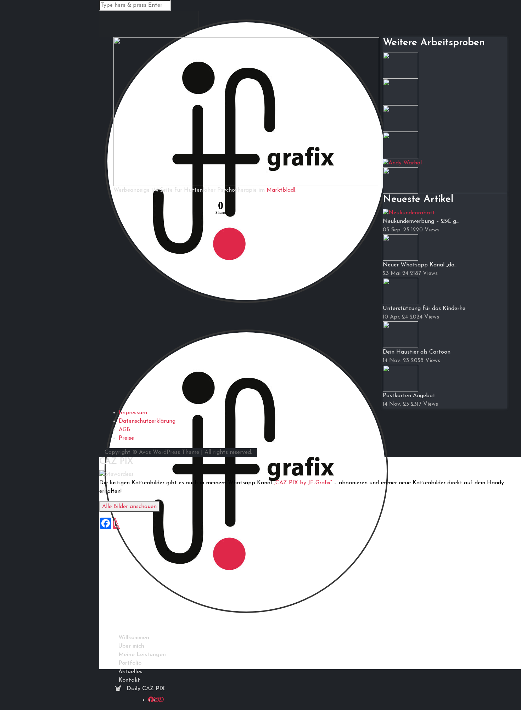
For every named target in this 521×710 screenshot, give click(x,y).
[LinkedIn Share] (188, 208)
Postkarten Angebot (409, 396)
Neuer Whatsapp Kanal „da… (420, 265)
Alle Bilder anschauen (129, 506)
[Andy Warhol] (402, 162)
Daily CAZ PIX (145, 689)
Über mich (131, 646)
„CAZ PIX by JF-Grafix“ (303, 483)
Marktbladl (281, 190)
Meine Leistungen (142, 655)
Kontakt (129, 680)
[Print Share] (205, 208)
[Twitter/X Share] (171, 208)
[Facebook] (151, 700)
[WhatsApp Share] (137, 208)
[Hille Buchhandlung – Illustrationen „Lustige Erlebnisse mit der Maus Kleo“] (400, 118)
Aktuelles (130, 672)
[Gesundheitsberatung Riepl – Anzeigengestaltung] (400, 91)
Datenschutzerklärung (147, 421)
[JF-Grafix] (246, 476)
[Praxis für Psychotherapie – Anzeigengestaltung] (400, 180)
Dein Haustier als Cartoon (416, 352)
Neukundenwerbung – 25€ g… (421, 221)
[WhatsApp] (161, 700)
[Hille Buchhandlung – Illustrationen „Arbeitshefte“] (400, 65)
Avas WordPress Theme (169, 452)
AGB (124, 430)
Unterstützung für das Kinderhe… (426, 308)
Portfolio (129, 663)
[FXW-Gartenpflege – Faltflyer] (400, 144)
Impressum (133, 413)
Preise (126, 438)
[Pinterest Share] (154, 208)
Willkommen (133, 638)
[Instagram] (156, 700)
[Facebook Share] (120, 208)
